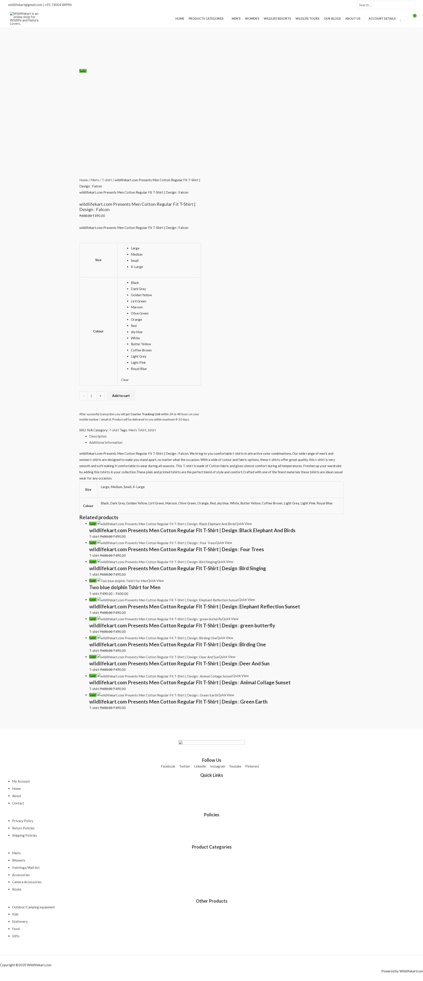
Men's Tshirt (137, 430)
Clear (125, 380)
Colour (98, 331)
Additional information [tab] (105, 442)
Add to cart (121, 396)
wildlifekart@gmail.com (25, 5)
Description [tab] (98, 436)
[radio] (164, 248)
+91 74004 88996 (58, 5)
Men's (95, 180)
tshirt (152, 430)
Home (83, 180)
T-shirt (107, 180)
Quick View (244, 524)
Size (98, 260)
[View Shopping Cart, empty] (411, 18)
